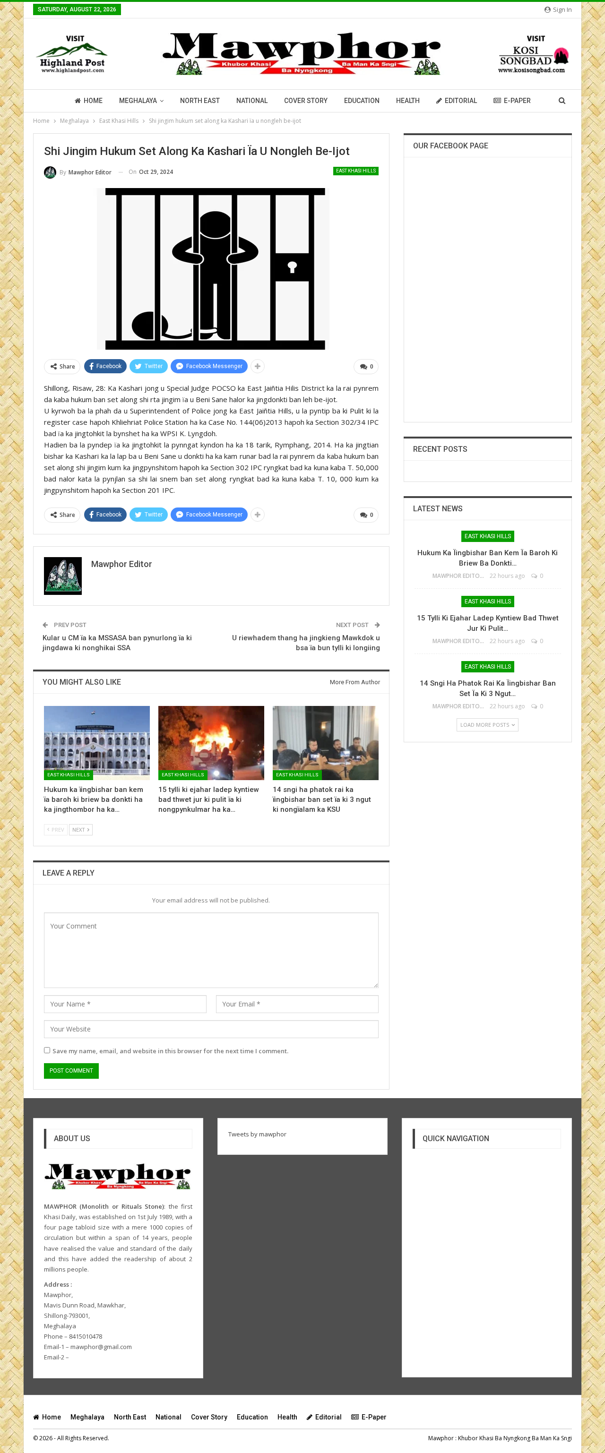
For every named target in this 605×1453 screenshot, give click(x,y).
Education (362, 100)
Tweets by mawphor (257, 1134)
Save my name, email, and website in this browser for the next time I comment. (170, 1051)
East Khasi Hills (356, 170)
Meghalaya (138, 100)
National (252, 100)
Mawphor (441, 1438)
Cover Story (306, 100)
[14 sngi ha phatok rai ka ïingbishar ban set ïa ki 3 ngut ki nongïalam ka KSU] (326, 743)
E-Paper (517, 100)
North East (200, 100)
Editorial (461, 100)
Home (93, 100)
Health (408, 100)
